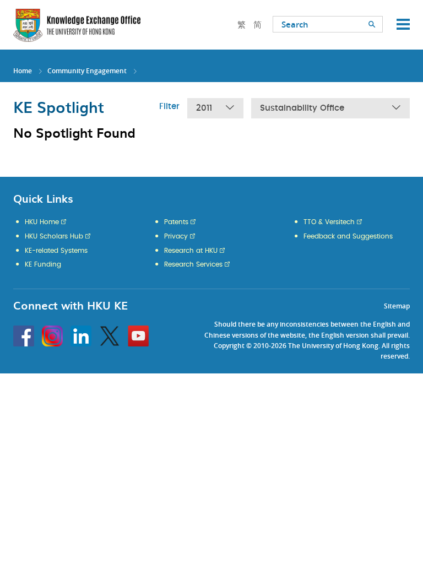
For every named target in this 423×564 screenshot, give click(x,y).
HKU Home (42, 222)
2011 (204, 108)
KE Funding (43, 264)
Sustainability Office (302, 108)
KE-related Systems (56, 250)
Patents (176, 222)
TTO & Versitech (329, 222)
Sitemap (397, 306)
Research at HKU (191, 250)
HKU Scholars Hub (54, 236)
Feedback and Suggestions (348, 236)
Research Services (193, 264)
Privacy (176, 236)
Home (22, 70)
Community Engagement (87, 70)
